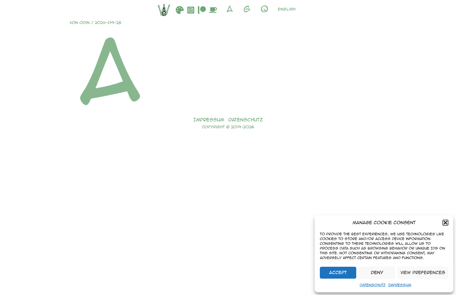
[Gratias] (248, 9)
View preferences (423, 272)
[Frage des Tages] (265, 9)
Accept (338, 272)
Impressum (399, 285)
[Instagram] (191, 10)
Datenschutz (373, 285)
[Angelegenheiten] (231, 9)
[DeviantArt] (180, 10)
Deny (377, 272)
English (287, 9)
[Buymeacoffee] (213, 10)
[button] (445, 222)
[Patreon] (202, 10)
